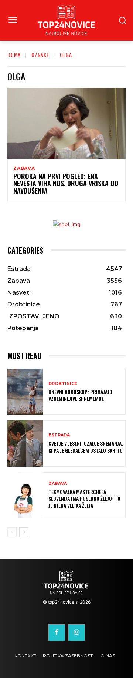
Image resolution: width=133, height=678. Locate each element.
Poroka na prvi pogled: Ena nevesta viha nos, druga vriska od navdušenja (65, 183)
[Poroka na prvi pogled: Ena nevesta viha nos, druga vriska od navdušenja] (66, 123)
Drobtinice (62, 384)
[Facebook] (56, 632)
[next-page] (23, 532)
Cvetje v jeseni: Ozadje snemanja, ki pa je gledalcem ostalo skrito (85, 446)
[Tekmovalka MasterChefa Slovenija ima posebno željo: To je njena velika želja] (25, 495)
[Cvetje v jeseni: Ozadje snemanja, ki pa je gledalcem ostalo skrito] (25, 443)
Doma (14, 54)
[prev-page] (12, 532)
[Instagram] (76, 632)
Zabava (24, 168)
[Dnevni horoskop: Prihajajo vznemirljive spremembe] (25, 392)
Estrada (59, 435)
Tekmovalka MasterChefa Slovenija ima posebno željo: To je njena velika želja (84, 498)
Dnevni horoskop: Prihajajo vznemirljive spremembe (80, 395)
